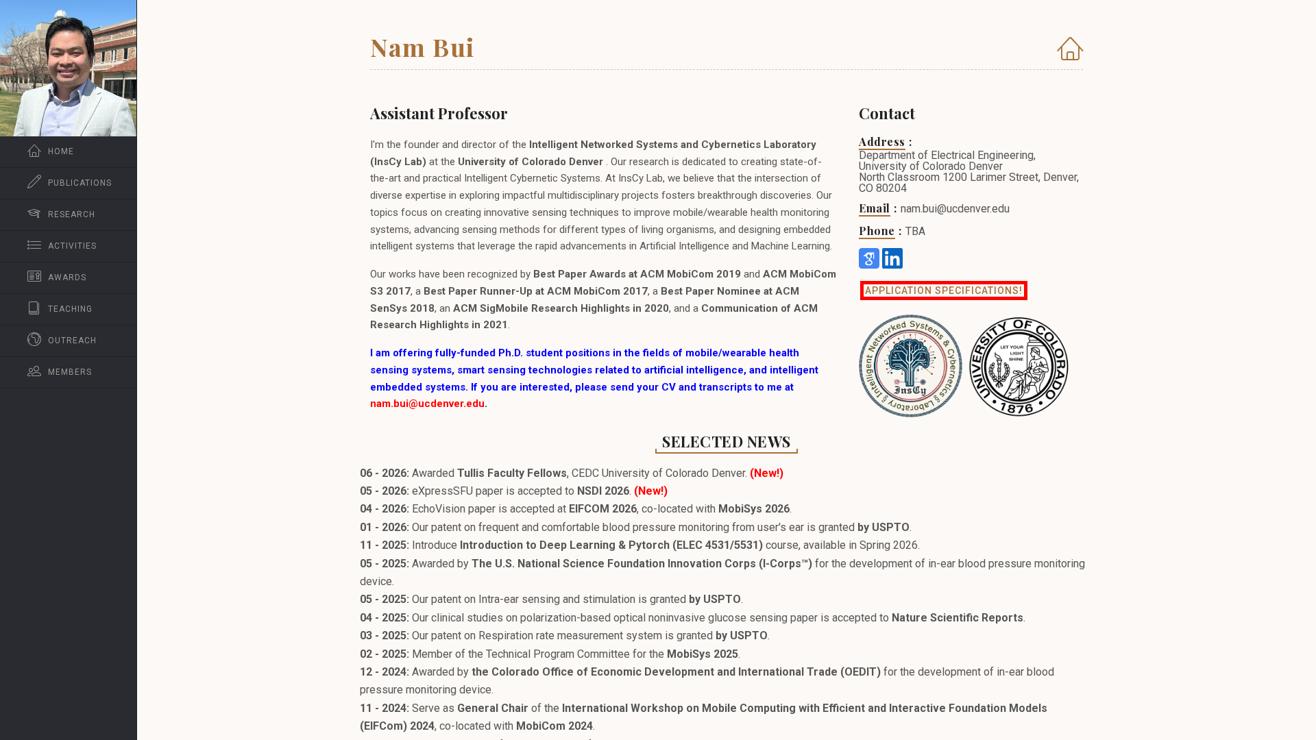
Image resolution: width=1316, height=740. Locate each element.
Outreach (72, 340)
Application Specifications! (944, 290)
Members (70, 372)
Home (61, 151)
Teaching (70, 309)
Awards (67, 277)
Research (71, 214)
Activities (72, 246)
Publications (80, 183)
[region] (68, 370)
